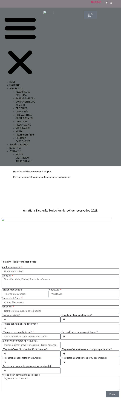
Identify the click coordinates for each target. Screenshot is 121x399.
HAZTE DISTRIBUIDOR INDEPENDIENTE (24, 157)
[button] (20, 45)
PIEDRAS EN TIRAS (25, 134)
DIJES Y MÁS (22, 111)
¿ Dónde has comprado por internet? (20, 341)
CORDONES (21, 121)
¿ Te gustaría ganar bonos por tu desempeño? (83, 358)
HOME (12, 82)
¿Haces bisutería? (11, 315)
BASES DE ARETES (25, 98)
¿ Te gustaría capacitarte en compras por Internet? (86, 349)
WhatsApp (54, 290)
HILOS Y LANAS (23, 125)
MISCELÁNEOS (23, 128)
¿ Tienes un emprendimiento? (17, 332)
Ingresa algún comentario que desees (21, 375)
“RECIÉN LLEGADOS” (19, 144)
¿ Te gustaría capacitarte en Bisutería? (21, 358)
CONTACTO (15, 151)
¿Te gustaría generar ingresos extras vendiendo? (26, 366)
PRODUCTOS (16, 88)
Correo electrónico (11, 298)
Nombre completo (11, 267)
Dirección (7, 276)
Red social (7, 307)
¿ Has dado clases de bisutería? (76, 315)
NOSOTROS (15, 148)
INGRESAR (96, 2)
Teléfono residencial (12, 290)
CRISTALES (21, 108)
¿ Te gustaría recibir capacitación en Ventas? (24, 349)
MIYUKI (19, 131)
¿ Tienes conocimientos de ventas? (20, 324)
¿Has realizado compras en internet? (79, 332)
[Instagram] (111, 3)
